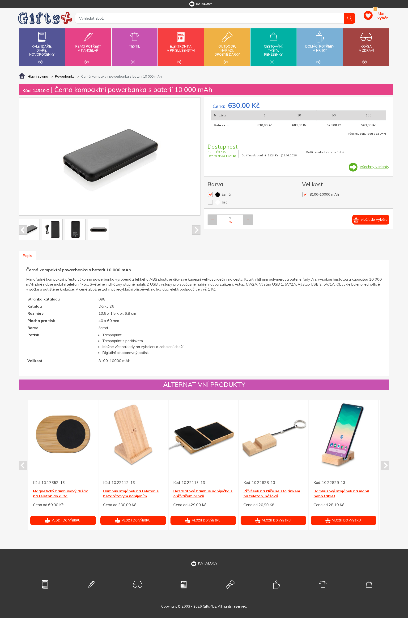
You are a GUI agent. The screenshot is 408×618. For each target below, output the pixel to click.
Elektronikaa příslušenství (181, 48)
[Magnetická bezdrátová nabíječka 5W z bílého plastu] (273, 439)
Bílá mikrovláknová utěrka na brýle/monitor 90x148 (200, 493)
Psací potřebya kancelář (88, 48)
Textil (134, 46)
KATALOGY (207, 563)
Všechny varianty (374, 166)
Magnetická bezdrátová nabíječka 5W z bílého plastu (270, 498)
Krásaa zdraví (366, 48)
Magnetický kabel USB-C (55, 491)
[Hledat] (349, 18)
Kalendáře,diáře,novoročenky (42, 50)
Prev (23, 230)
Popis (27, 255)
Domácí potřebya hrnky (319, 48)
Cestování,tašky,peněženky (273, 50)
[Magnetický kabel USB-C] (63, 434)
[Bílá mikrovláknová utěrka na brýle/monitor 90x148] (203, 434)
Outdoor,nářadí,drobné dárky (227, 50)
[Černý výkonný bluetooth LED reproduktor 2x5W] (343, 434)
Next (196, 230)
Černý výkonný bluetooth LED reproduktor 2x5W (341, 493)
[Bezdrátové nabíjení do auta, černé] (133, 434)
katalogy (204, 3)
